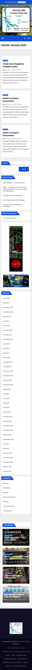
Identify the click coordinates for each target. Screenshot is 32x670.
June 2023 (6, 398)
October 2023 (7, 380)
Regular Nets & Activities (9, 662)
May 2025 (6, 321)
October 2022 (7, 435)
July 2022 (6, 444)
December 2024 (8, 339)
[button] (25, 38)
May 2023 (6, 403)
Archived (5, 60)
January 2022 (7, 453)
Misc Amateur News (9, 497)
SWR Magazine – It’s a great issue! (14, 182)
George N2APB (20, 542)
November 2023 (8, 375)
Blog (28, 651)
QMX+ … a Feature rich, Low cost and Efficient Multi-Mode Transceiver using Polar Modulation (15, 189)
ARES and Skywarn (8, 651)
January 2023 (7, 421)
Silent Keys (26, 662)
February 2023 (7, 416)
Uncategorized (7, 510)
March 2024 (6, 357)
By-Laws (8, 655)
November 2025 (8, 312)
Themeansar (16, 643)
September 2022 (8, 439)
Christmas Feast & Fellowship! (12, 195)
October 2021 (7, 466)
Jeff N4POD (17, 70)
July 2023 (6, 394)
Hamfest (5, 492)
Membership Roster (22, 658)
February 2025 (7, 330)
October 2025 (7, 316)
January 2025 (7, 335)
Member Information (21, 655)
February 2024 (7, 362)
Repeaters (19, 662)
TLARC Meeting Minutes (20, 666)
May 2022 (6, 448)
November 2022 (8, 430)
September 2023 (8, 385)
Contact (13, 655)
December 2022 (8, 425)
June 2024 (6, 344)
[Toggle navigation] (29, 38)
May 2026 (6, 303)
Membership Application (10, 658)
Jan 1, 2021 (7, 104)
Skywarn (5, 501)
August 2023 (7, 389)
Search (5, 163)
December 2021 (8, 457)
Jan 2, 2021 (7, 70)
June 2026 (6, 298)
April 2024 (6, 353)
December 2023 (8, 371)
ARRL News (7, 488)
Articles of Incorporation (20, 651)
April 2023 (6, 407)
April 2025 (6, 325)
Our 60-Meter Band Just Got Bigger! (14, 200)
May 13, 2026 (9, 561)
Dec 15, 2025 (9, 580)
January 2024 (7, 366)
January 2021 (7, 471)
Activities (22, 648)
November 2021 (8, 462)
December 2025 (8, 307)
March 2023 (6, 412)
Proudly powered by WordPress (10, 641)
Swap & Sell (9, 666)
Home (9, 648)
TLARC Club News (9, 506)
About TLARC (15, 648)
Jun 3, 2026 (9, 542)
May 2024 (6, 348)
